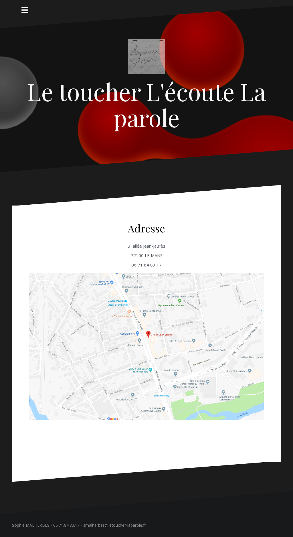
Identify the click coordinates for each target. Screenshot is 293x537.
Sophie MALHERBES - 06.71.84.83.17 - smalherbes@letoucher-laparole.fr (79, 525)
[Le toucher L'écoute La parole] (146, 58)
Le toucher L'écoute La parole (146, 104)
